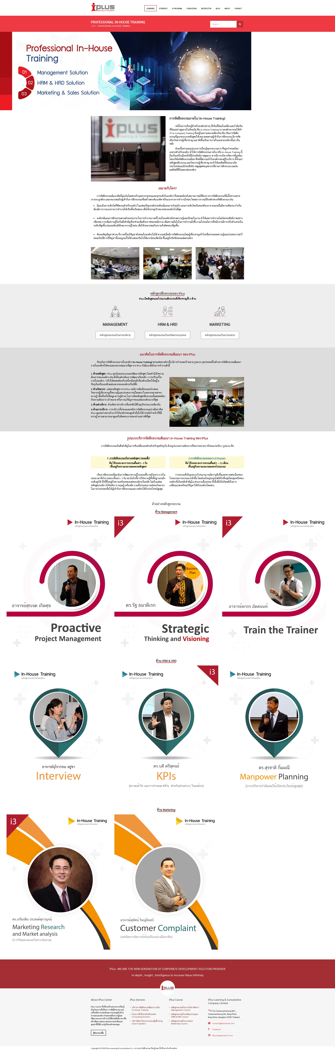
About (227, 8)
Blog (218, 8)
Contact (238, 8)
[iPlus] (103, 7)
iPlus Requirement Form (222, 1035)
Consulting (191, 8)
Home (93, 26)
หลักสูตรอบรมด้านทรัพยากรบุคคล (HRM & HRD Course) (184, 1015)
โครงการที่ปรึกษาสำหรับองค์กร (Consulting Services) (144, 1015)
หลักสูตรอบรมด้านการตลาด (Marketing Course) (182, 1022)
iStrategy (163, 8)
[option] (58, 584)
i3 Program (177, 8)
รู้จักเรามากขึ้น (98, 1033)
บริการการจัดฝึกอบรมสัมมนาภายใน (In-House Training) (146, 1008)
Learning (151, 8)
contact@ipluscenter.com (223, 1023)
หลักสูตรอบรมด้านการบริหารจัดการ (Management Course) (185, 1008)
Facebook (216, 1029)
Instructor (206, 8)
